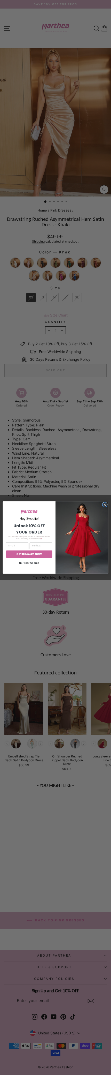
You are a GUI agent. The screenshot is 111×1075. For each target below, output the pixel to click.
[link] (29, 511)
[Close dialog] (104, 504)
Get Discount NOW (29, 554)
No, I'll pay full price (29, 563)
